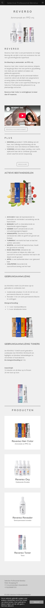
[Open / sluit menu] (42, 2)
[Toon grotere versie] (22, 32)
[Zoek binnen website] (2, 2)
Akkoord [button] (36, 602)
